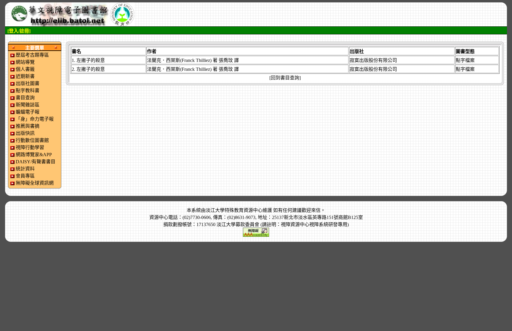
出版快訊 (25, 133)
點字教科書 (27, 90)
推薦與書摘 (27, 126)
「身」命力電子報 (35, 118)
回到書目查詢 (285, 77)
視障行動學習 (30, 147)
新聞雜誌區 (27, 104)
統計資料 (25, 168)
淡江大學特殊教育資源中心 (234, 210)
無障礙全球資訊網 (35, 183)
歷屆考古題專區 (32, 54)
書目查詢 (25, 97)
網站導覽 (25, 62)
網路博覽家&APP (34, 154)
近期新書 (25, 76)
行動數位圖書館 (32, 140)
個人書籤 (25, 69)
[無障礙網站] (256, 231)
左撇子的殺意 (90, 60)
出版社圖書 (27, 83)
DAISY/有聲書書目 (35, 161)
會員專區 (25, 175)
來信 (316, 210)
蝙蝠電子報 (27, 111)
